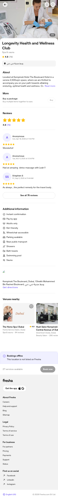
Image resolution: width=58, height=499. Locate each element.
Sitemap (6, 415)
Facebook (11, 475)
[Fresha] (29, 380)
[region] (29, 20)
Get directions (10, 287)
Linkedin (10, 480)
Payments (7, 455)
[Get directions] (29, 274)
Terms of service (10, 431)
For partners (8, 447)
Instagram (11, 484)
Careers (6, 402)
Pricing (5, 451)
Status (5, 464)
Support (6, 460)
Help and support (10, 406)
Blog (4, 410)
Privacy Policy (8, 426)
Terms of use (8, 435)
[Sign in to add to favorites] (31, 306)
